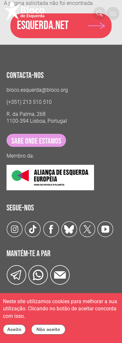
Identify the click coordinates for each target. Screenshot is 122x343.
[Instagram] (15, 229)
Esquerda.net (43, 26)
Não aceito (48, 329)
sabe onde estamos (36, 141)
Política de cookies (47, 316)
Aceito (14, 329)
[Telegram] (16, 275)
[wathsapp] (38, 275)
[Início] (27, 11)
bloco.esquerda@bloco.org (37, 90)
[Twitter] (69, 229)
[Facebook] (51, 229)
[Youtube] (105, 229)
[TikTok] (33, 229)
